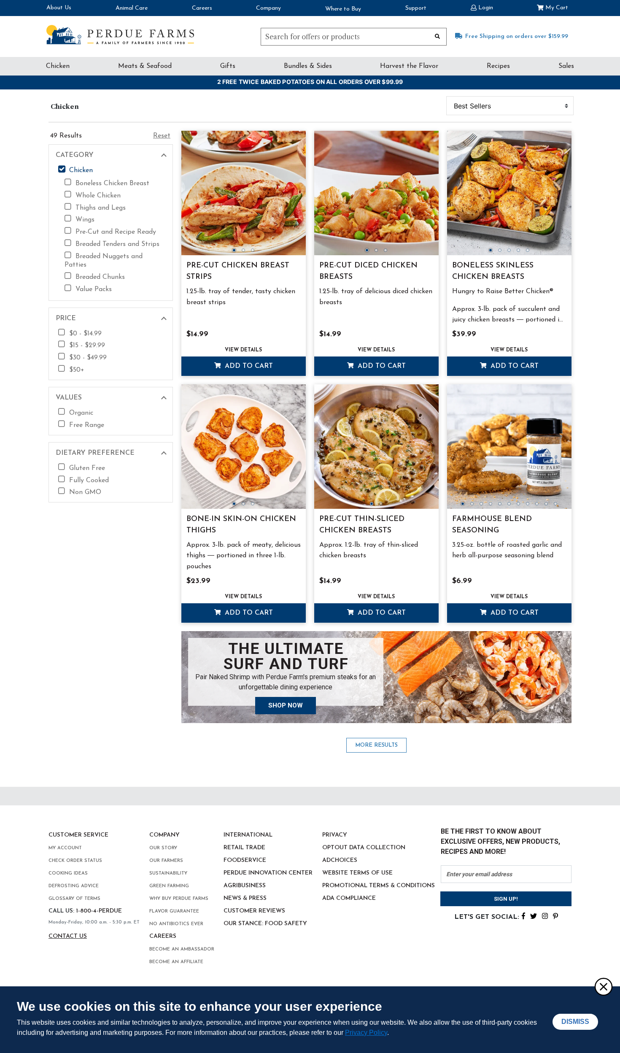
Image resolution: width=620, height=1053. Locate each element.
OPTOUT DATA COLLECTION (363, 848)
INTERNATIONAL (248, 835)
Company (268, 8)
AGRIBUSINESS (245, 886)
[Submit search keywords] (437, 35)
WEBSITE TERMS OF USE (357, 873)
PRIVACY (334, 835)
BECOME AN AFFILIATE (176, 962)
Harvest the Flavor (409, 66)
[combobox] (354, 37)
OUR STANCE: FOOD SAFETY (265, 924)
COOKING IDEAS (68, 873)
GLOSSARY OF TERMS (74, 898)
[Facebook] (523, 915)
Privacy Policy (366, 1032)
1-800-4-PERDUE (99, 911)
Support (415, 8)
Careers (202, 8)
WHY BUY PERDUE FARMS (178, 898)
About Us (58, 8)
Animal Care (132, 8)
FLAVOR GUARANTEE (174, 911)
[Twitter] (533, 915)
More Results (376, 745)
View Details (243, 350)
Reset (161, 135)
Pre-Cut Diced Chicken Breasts (368, 271)
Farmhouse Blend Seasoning (492, 525)
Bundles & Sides (308, 66)
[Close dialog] (603, 986)
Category (75, 155)
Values (69, 397)
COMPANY (164, 835)
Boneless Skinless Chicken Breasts (493, 271)
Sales (566, 66)
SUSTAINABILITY (168, 873)
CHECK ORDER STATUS (75, 861)
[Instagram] (545, 915)
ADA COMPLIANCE (349, 898)
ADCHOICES (339, 860)
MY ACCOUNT (65, 848)
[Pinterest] (555, 915)
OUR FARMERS (166, 861)
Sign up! (506, 899)
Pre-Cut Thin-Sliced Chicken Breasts (361, 525)
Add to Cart (248, 366)
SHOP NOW (285, 705)
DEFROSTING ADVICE (74, 886)
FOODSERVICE (245, 860)
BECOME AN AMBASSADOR (181, 949)
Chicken (58, 66)
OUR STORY (163, 848)
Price (66, 318)
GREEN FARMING (169, 886)
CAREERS (162, 936)
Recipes (498, 66)
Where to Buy (343, 9)
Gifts (227, 66)
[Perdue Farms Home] (120, 34)
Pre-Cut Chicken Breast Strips (237, 271)
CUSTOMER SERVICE (78, 835)
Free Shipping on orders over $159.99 (516, 36)
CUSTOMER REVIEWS (254, 911)
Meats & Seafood (145, 66)
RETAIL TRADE (244, 848)
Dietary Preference (95, 453)
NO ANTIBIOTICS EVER (176, 924)
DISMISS (575, 1021)
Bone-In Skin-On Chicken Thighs (241, 525)
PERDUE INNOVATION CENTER (268, 873)
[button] (482, 7)
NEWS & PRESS (245, 898)
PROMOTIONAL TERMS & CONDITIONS (378, 886)
